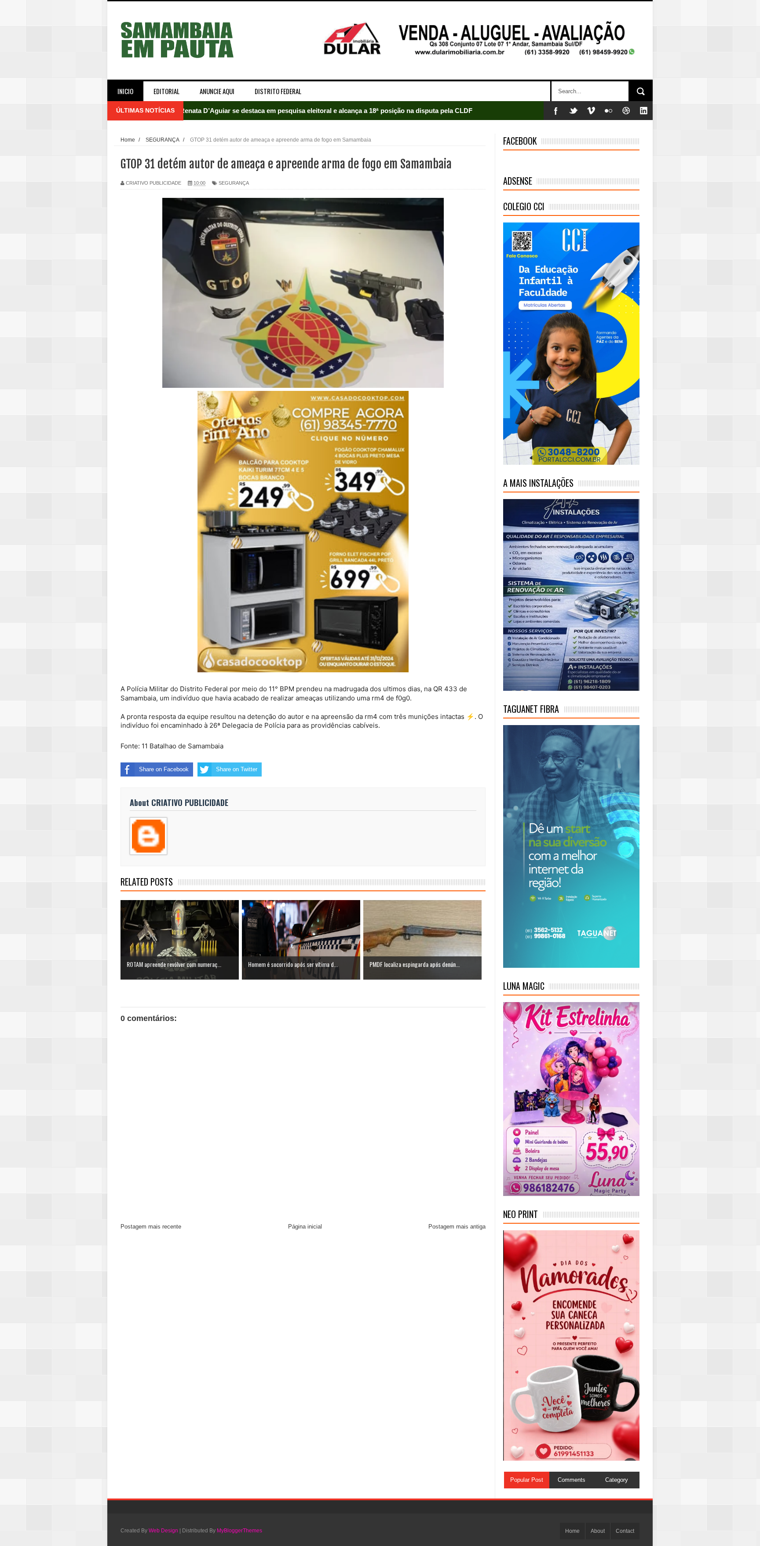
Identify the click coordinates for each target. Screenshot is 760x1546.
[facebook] (556, 110)
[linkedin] (644, 110)
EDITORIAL (166, 91)
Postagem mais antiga (457, 1226)
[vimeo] (591, 110)
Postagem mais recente (151, 1226)
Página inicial (305, 1226)
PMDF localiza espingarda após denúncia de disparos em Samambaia (286, 110)
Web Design (163, 1531)
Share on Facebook (164, 769)
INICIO (125, 91)
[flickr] (609, 110)
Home (572, 1531)
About (598, 1531)
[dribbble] (626, 110)
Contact (625, 1531)
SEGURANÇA (234, 183)
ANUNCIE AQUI (217, 91)
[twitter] (573, 110)
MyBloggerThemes (239, 1531)
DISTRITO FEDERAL (278, 91)
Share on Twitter (236, 769)
